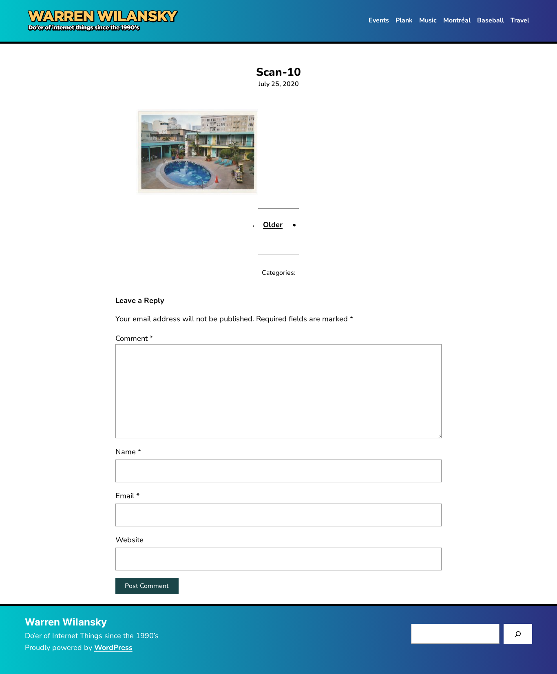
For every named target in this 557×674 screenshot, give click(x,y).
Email (127, 496)
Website (129, 540)
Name (128, 451)
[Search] (518, 634)
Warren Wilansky (66, 622)
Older (273, 225)
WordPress (113, 647)
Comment (134, 338)
